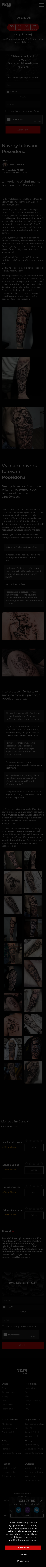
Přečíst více (23, 1561)
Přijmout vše (23, 1548)
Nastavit (23, 1554)
